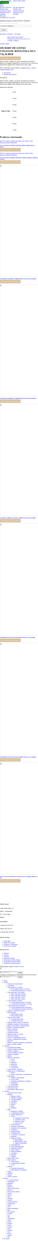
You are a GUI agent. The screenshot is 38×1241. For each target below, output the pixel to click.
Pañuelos (13, 1108)
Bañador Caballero (16, 1098)
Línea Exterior (11, 1160)
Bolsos (13, 1072)
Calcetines (14, 1101)
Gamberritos (11, 1181)
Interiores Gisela (19, 1121)
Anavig (9, 1193)
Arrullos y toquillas (13, 1054)
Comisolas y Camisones (18, 1135)
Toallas (9, 1175)
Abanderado (11, 1218)
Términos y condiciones (11, 944)
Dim (8, 1210)
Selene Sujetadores (16, 1114)
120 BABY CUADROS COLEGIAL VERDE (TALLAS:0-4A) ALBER (18, 518)
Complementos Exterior (18, 1163)
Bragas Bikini (19, 1140)
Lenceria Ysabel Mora (17, 1126)
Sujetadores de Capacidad (18, 1128)
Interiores (10, 1041)
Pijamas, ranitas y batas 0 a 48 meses (18, 1022)
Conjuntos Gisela (20, 1119)
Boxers (13, 1104)
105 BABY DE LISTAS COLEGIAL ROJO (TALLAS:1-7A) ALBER (17, 637)
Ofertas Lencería (12, 1176)
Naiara (9, 1222)
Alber (12, 69)
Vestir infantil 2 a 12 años (14, 987)
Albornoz (10, 1173)
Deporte (9, 1166)
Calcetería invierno (12, 1032)
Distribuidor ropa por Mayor (12, 963)
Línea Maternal (15, 1145)
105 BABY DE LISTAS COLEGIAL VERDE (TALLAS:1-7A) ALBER (18, 757)
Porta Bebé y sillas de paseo (15, 1089)
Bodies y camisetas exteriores (15, 1027)
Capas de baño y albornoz (15, 1069)
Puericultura (10, 1076)
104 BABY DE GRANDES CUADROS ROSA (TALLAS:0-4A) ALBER (18, 398)
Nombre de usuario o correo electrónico (15, 21)
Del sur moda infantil (13, 1191)
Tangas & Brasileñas (21, 1143)
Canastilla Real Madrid (14, 1047)
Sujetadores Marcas (16, 1148)
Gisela (13, 1116)
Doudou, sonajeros (12, 1051)
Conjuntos (14, 1129)
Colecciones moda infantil (15, 984)
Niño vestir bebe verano (18, 999)
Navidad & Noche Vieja (14, 1093)
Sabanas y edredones (13, 1057)
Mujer (9, 1109)
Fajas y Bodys (15, 1150)
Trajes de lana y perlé (13, 1017)
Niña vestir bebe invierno (18, 994)
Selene (9, 1205)
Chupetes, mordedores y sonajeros (21, 1081)
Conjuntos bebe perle (17, 1019)
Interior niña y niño (13, 1158)
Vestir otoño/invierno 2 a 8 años (20, 989)
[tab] (7, 73)
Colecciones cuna (12, 1088)
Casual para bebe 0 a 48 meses (16, 1005)
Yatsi (8, 1197)
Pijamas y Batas (15, 1096)
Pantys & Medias (16, 1151)
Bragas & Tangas (16, 1138)
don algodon (11, 1212)
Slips (12, 1106)
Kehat (9, 1225)
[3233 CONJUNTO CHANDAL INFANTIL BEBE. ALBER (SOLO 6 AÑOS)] (19, 142)
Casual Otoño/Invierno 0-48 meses (21, 1007)
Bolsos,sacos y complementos (16, 1071)
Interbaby (10, 1183)
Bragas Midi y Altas (20, 1141)
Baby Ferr (10, 1186)
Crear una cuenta (10, 17)
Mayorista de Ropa (9, 958)
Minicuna (14, 1062)
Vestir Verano (15, 1161)
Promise (9, 1223)
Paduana (9, 1230)
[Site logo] (6, 14)
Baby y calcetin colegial (14, 1044)
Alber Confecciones (13, 1188)
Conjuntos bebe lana (17, 1021)
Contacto (6, 956)
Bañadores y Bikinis (17, 1111)
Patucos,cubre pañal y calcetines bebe (18, 1026)
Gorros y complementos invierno (16, 1039)
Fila (8, 1237)
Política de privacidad (10, 946)
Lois (8, 1232)
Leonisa (9, 1213)
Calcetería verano (12, 1031)
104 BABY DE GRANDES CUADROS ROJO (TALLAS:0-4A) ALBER (18, 279)
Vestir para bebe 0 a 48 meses (16, 992)
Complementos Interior (17, 1113)
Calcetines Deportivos (17, 1168)
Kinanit (9, 1200)
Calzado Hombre (16, 1099)
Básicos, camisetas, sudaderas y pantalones (19, 1042)
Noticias (6, 955)
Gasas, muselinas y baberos (15, 1052)
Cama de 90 (14, 1067)
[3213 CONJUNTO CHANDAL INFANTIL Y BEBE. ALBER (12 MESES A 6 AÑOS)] (19, 155)
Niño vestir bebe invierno (18, 995)
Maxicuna (14, 1064)
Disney (9, 1195)
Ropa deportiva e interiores (19, 1170)
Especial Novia (15, 1124)
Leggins (13, 1156)
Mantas (9, 1056)
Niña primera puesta (17, 1014)
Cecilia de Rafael (12, 1202)
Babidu (9, 1185)
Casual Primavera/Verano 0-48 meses (22, 1009)
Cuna (12, 1059)
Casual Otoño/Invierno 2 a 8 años (21, 1002)
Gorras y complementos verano (16, 1037)
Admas (9, 1235)
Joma (8, 1228)
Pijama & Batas (15, 1131)
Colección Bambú (12, 1086)
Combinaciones (15, 1133)
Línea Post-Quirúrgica (17, 1146)
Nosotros (6, 953)
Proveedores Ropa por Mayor (12, 961)
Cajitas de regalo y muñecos (15, 1049)
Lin (8, 1215)
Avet (8, 1207)
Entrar (3, 30)
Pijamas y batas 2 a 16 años (15, 1034)
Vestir (12, 1165)
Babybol (9, 1190)
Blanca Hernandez (12, 1208)
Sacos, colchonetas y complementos (21, 1074)
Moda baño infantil (12, 1036)
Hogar (9, 1171)
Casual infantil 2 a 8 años (14, 1000)
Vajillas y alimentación (17, 1078)
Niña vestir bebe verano (18, 997)
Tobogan (10, 1198)
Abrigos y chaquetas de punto (16, 1010)
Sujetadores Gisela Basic (22, 1118)
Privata (9, 1233)
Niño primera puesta (17, 1016)
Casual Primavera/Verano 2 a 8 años (21, 1004)
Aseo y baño (14, 1079)
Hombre (9, 1094)
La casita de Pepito (12, 1180)
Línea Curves (19, 1123)
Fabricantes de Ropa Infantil (12, 960)
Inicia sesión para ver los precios (10, 58)
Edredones (14, 1066)
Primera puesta (11, 1012)
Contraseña (7, 26)
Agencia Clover (19, 966)
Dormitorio (14, 1083)
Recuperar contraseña (6, 34)
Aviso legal (7, 941)
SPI (8, 1217)
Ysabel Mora (11, 1203)
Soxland (9, 1227)
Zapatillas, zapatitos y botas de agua (17, 1024)
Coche (13, 1061)
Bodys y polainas (12, 1029)
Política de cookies (9, 942)
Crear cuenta (4, 2)
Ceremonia (10, 985)
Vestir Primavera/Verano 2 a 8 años (21, 990)
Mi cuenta (7, 1238)
